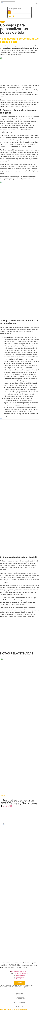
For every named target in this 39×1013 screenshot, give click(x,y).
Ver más (12, 16)
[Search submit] (9, 12)
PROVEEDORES (20, 998)
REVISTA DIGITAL (19, 1002)
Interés (2, 22)
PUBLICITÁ (19, 1006)
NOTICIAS (19, 994)
